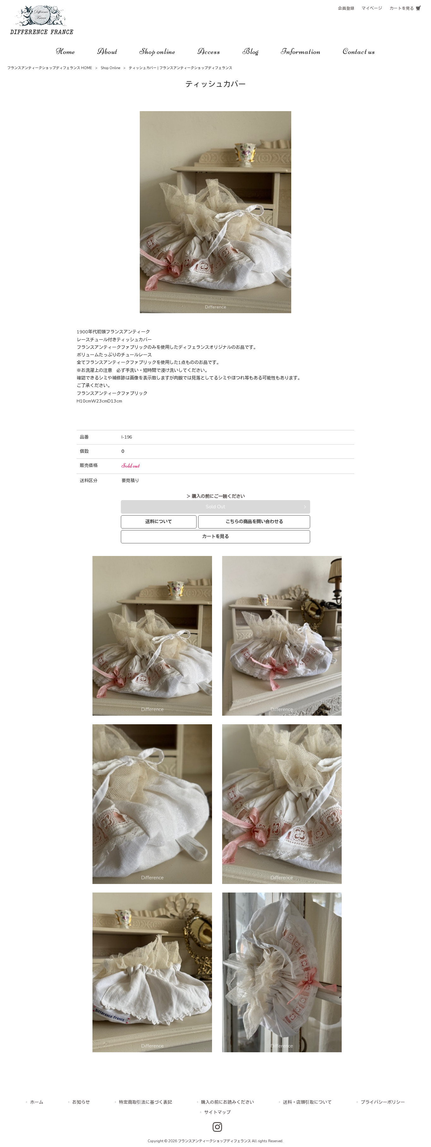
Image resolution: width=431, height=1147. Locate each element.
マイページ (372, 8)
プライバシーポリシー (383, 1102)
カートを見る (401, 8)
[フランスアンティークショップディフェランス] (41, 32)
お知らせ (81, 1102)
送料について (158, 521)
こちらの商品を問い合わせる (254, 521)
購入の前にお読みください (227, 1102)
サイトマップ (217, 1112)
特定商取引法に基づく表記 (145, 1102)
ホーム (36, 1102)
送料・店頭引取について (307, 1102)
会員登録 (346, 8)
